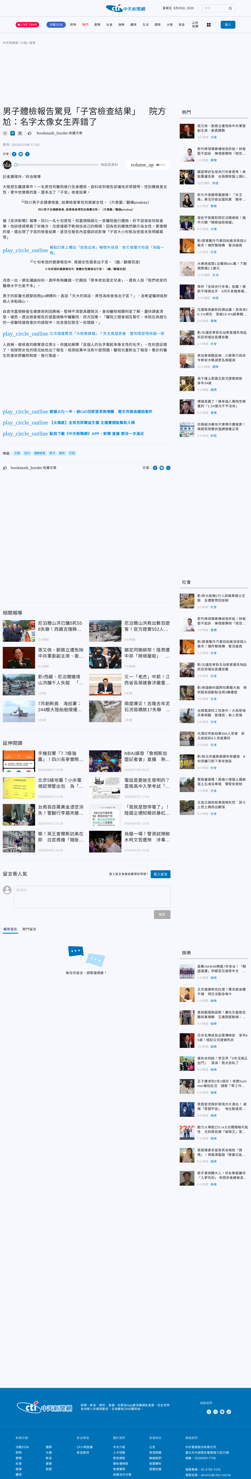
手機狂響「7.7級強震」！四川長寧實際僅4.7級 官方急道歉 (19, 761)
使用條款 (119, 1458)
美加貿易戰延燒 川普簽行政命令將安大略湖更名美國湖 (187, 360)
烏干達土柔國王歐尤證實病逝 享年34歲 (187, 383)
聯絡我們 (155, 1458)
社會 (109, 24)
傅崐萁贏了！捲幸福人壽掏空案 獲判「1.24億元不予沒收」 (187, 406)
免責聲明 (119, 1469)
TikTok (229, 1412)
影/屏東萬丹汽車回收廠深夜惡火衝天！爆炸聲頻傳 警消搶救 (187, 246)
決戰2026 (56, 24)
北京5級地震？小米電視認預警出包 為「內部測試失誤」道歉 (19, 788)
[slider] (57, 165)
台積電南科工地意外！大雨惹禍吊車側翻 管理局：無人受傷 (187, 715)
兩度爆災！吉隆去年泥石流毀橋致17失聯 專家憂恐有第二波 (105, 711)
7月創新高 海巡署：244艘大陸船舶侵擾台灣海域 (19, 711)
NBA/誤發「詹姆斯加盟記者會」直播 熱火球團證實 (105, 761)
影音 (182, 24)
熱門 (85, 24)
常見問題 (155, 1452)
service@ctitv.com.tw (216, 1475)
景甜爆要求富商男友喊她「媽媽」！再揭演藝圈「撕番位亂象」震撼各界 (187, 1155)
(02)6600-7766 (205, 1458)
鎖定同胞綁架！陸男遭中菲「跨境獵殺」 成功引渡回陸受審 (105, 658)
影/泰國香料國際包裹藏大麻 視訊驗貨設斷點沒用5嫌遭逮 (187, 692)
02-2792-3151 (211, 1469)
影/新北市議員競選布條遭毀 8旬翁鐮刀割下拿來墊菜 (187, 761)
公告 (152, 1447)
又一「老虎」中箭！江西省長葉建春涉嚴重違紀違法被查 (105, 684)
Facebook (209, 1412)
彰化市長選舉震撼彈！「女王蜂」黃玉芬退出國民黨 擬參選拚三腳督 (187, 200)
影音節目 (83, 1452)
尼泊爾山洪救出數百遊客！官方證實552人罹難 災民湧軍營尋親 (105, 631)
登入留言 (160, 874)
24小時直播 (85, 1447)
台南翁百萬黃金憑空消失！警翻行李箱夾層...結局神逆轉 (19, 815)
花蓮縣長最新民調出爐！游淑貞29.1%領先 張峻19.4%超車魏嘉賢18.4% (187, 314)
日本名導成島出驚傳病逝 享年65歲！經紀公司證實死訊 (187, 1040)
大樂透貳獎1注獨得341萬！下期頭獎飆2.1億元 (187, 269)
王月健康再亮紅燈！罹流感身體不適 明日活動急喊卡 (187, 994)
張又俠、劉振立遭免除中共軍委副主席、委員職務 (19, 658)
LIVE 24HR (29, 24)
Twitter (202, 1412)
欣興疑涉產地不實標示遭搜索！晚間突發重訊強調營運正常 (187, 429)
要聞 (97, 24)
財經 (215, 183)
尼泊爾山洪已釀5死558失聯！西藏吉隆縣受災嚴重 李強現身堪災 (19, 631)
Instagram (215, 1412)
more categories (209, 25)
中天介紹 (119, 1447)
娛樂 (122, 24)
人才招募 (119, 1452)
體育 (133, 24)
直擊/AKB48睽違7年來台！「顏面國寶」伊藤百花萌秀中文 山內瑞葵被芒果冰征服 (187, 971)
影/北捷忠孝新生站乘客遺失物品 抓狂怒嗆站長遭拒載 (187, 337)
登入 (228, 24)
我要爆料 (155, 1463)
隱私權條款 (120, 1463)
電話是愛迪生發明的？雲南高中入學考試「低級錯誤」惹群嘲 (105, 788)
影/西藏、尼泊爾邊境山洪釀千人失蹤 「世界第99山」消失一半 (19, 684)
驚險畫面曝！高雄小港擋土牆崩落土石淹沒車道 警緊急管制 (187, 784)
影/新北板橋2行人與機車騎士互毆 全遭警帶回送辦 (187, 601)
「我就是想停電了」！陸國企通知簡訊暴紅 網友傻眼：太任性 (105, 815)
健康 (49, 1463)
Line (222, 1412)
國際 (158, 24)
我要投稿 (155, 1469)
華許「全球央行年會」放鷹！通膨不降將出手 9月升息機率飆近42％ (187, 292)
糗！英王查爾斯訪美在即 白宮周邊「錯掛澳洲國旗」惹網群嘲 (19, 841)
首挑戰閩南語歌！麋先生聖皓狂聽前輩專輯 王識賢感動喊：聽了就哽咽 (187, 1017)
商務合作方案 (122, 1474)
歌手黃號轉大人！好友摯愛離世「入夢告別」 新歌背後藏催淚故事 (187, 1178)
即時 (73, 24)
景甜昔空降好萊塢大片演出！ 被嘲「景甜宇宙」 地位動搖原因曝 (187, 1109)
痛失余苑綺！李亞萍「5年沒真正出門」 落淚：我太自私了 (187, 1063)
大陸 (170, 24)
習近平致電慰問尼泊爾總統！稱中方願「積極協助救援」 (187, 223)
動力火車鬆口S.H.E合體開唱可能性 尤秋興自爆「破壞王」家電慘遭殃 (187, 1132)
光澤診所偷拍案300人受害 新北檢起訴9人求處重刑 (187, 738)
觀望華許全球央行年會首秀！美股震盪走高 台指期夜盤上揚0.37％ (187, 177)
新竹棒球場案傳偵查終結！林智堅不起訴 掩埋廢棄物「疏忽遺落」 (187, 154)
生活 (146, 24)
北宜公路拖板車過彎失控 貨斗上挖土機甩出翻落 (187, 807)
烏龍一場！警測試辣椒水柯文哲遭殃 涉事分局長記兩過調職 (105, 841)
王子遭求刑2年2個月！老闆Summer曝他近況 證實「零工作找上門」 (187, 1086)
